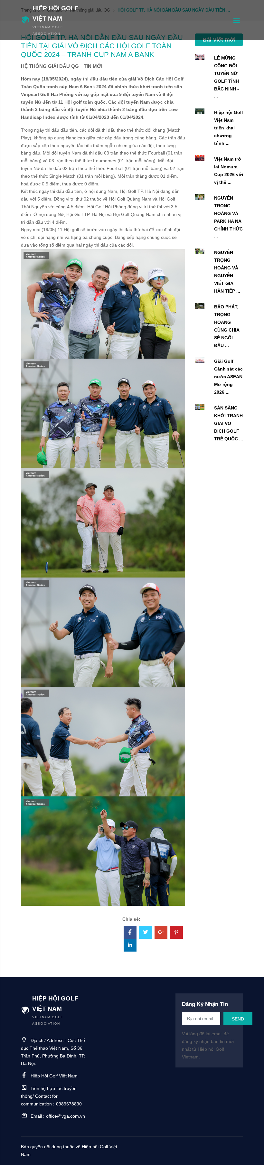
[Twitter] (145, 932)
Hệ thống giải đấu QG (50, 66)
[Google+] (161, 932)
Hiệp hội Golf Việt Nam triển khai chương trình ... (228, 128)
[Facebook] (130, 932)
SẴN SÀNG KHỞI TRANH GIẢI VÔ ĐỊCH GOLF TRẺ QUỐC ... (228, 423)
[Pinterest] (176, 932)
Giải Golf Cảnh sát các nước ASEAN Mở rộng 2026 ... (228, 377)
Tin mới (93, 66)
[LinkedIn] (130, 945)
